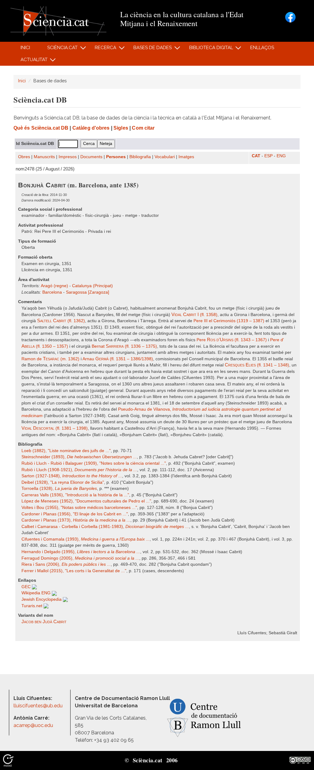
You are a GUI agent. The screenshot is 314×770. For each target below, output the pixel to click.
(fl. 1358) (194, 314)
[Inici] (58, 20)
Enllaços (262, 47)
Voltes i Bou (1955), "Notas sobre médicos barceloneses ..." (79, 507)
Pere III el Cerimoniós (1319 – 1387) (228, 321)
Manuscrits (44, 156)
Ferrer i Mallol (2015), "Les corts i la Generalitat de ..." (73, 571)
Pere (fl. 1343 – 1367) (232, 340)
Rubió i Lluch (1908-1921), (79, 469)
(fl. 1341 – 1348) (257, 365)
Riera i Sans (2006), (66, 564)
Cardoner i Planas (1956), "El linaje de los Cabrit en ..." (74, 514)
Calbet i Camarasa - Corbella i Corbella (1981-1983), (105, 526)
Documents (91, 156)
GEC (26, 586)
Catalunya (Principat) (92, 285)
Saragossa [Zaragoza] (87, 292)
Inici (25, 47)
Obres (24, 156)
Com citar (143, 128)
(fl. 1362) (61, 321)
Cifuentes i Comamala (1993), (85, 539)
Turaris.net (32, 606)
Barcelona (52, 292)
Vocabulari (165, 156)
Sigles (120, 128)
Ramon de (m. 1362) (50, 359)
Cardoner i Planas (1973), (75, 520)
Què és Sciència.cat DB (40, 128)
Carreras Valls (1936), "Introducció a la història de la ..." (75, 495)
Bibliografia (140, 156)
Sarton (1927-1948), (71, 476)
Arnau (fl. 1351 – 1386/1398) (117, 359)
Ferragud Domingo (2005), (80, 558)
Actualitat (30, 61)
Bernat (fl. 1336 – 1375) (124, 346)
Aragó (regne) (54, 285)
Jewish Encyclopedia (42, 599)
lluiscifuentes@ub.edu (38, 706)
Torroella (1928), (59, 488)
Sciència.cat (59, 49)
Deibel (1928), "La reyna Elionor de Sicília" (62, 482)
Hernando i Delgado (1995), (80, 551)
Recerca (102, 49)
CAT (256, 156)
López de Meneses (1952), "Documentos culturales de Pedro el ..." (86, 501)
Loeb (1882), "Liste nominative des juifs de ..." (66, 450)
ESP (268, 156)
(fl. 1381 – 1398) (54, 428)
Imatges (186, 156)
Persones (116, 156)
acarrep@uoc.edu (33, 725)
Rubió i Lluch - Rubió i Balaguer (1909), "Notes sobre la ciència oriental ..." (93, 463)
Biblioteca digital (207, 49)
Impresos (68, 156)
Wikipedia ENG (36, 593)
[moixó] (8, 759)
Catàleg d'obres (91, 128)
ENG (281, 156)
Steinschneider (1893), (79, 457)
